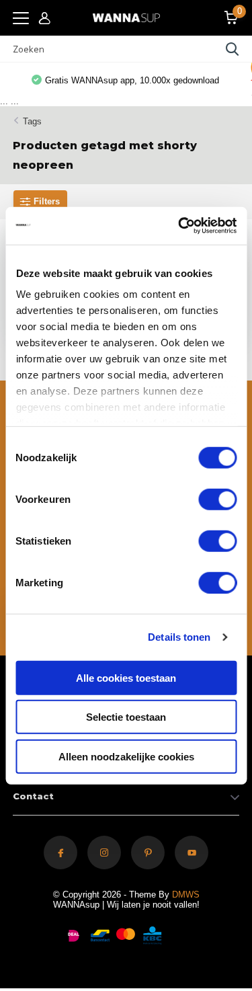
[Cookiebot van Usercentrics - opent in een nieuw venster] (179, 226)
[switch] (217, 499)
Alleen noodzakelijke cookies (126, 756)
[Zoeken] (232, 49)
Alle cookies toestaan (126, 677)
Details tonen (179, 637)
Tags (32, 121)
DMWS (186, 894)
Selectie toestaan (126, 717)
